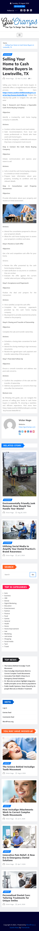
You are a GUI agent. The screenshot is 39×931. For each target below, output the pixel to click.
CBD (5, 598)
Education (8, 606)
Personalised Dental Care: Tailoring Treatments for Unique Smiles (16, 898)
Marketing (8, 634)
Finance (7, 613)
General (7, 621)
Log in (5, 708)
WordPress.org (8, 722)
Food (6, 616)
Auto (6, 593)
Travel (6, 646)
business (7, 596)
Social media (8, 641)
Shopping (7, 639)
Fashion (7, 611)
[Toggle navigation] (19, 35)
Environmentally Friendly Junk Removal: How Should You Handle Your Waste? (19, 506)
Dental (6, 601)
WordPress (30, 925)
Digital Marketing (10, 603)
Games (6, 619)
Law (5, 631)
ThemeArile (25, 928)
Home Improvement (11, 629)
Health (6, 624)
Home (5, 43)
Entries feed (7, 712)
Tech (6, 644)
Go (33, 575)
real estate (8, 636)
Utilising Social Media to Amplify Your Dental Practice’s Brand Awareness (19, 549)
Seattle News (14, 928)
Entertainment (9, 608)
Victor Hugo (10, 78)
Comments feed (8, 717)
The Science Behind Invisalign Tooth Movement (19, 768)
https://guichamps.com (27, 427)
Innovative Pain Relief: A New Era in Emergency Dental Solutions (19, 858)
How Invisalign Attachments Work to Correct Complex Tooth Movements (18, 812)
